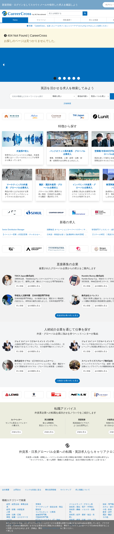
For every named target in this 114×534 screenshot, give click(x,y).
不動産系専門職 (42, 517)
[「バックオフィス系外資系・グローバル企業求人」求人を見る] (67, 139)
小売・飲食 (107, 509)
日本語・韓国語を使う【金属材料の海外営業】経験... (68, 234)
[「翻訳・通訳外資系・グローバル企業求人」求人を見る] (51, 174)
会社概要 (5, 490)
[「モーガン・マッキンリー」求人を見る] (101, 249)
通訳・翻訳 (107, 515)
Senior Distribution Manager (13, 230)
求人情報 (19, 286)
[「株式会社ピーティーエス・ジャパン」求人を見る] (12, 212)
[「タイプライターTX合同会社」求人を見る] (56, 249)
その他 (105, 517)
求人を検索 (93, 20)
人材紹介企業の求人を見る (67, 381)
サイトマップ (65, 490)
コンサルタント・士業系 (45, 512)
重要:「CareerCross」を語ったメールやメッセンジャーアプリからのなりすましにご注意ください (68, 26)
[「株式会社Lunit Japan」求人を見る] (101, 116)
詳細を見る (16, 432)
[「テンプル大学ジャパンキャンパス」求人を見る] (101, 212)
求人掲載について (82, 490)
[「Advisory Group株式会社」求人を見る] (34, 249)
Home (15, 20)
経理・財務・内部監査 (15, 509)
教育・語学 (107, 512)
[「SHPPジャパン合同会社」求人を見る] (34, 116)
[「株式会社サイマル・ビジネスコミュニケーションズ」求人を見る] (34, 212)
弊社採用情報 (50, 490)
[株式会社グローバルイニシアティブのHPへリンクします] (12, 249)
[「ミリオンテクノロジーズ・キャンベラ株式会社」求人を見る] (12, 116)
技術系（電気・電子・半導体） (82, 507)
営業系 (38, 504)
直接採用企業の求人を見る (67, 315)
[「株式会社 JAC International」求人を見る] (79, 212)
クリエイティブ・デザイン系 (81, 504)
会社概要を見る (34, 286)
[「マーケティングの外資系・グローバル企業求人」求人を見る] (17, 174)
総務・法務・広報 (13, 515)
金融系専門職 (41, 515)
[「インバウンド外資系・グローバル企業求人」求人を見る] (84, 174)
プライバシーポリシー (51, 528)
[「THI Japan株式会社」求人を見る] (79, 116)
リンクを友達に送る (33, 490)
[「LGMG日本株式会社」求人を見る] (12, 395)
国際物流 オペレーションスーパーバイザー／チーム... (69, 230)
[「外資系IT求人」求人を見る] (22, 139)
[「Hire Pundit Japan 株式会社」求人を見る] (101, 395)
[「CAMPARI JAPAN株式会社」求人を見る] (56, 212)
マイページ (41, 20)
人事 (8, 512)
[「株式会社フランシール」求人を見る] (79, 249)
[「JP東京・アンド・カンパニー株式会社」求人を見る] (34, 395)
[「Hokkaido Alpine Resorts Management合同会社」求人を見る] (56, 116)
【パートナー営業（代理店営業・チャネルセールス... (23, 234)
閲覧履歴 (66, 20)
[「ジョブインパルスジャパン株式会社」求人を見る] (56, 395)
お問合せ (17, 490)
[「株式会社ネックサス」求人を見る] (79, 395)
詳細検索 (67, 103)
